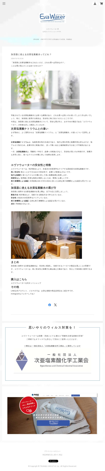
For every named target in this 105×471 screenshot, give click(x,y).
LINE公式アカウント (19, 291)
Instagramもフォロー (19, 294)
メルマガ (32, 291)
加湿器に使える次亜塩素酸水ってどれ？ (31, 54)
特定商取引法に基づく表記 (52, 455)
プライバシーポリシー (52, 451)
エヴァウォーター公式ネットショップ (26, 283)
